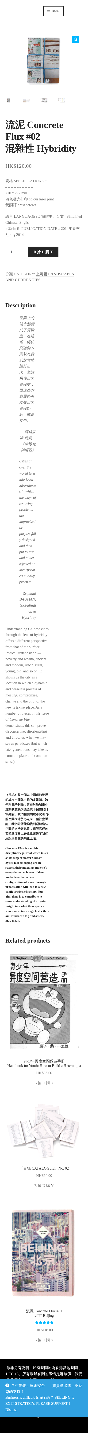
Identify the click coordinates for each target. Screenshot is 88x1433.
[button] (75, 39)
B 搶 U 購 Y (43, 252)
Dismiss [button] (11, 1410)
